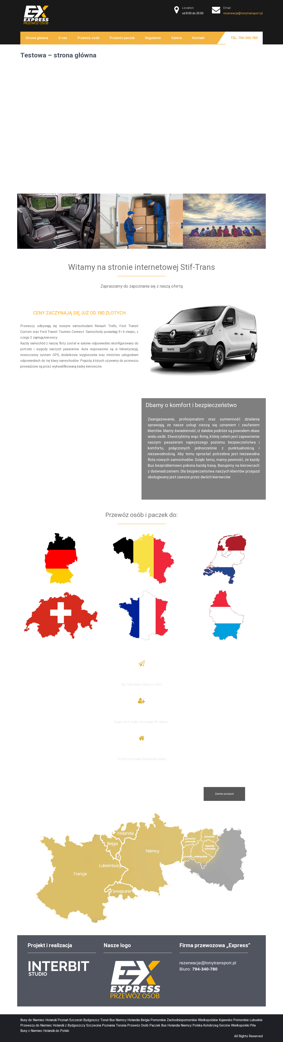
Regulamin (153, 38)
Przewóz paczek (122, 38)
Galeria (176, 38)
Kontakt (198, 38)
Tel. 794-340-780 (244, 38)
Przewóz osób (88, 38)
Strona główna (36, 38)
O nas (62, 38)
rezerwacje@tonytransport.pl (243, 13)
